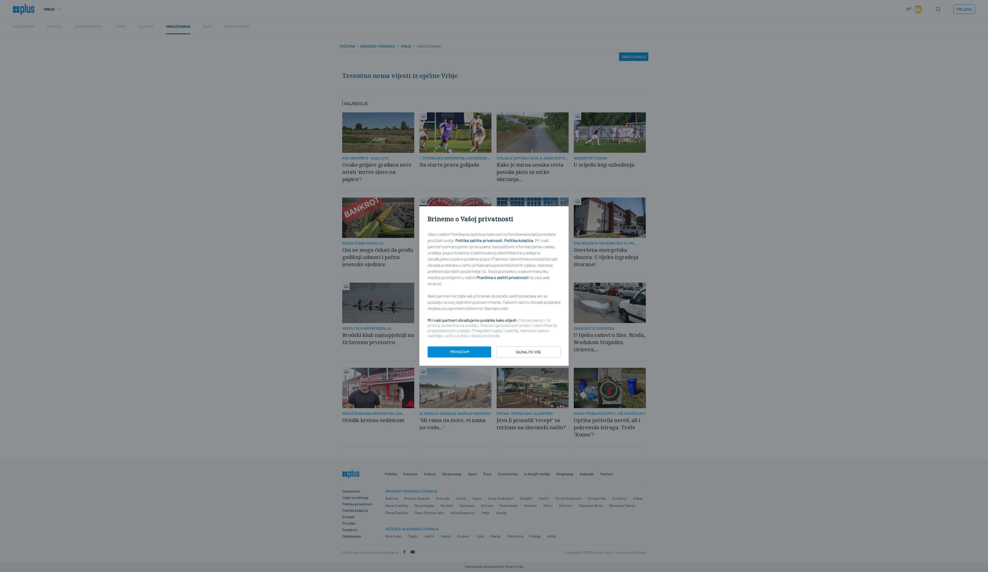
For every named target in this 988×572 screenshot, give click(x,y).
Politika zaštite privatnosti (478, 240)
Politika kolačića (518, 240)
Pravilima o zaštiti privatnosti (502, 277)
